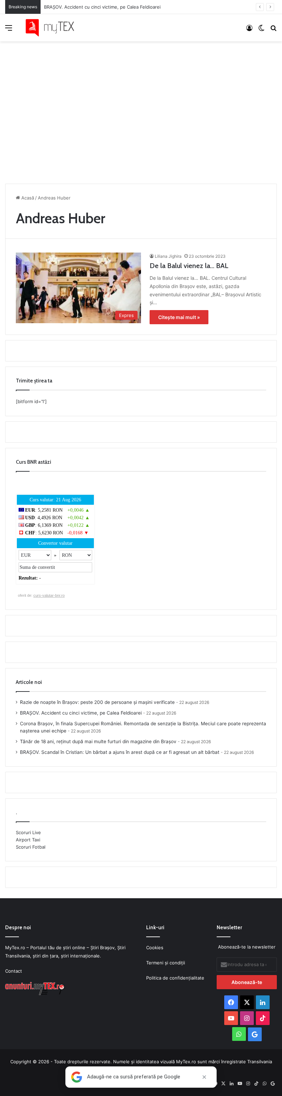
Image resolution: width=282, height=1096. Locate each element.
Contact (13, 971)
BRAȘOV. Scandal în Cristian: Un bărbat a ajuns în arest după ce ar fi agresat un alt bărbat (119, 752)
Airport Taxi (28, 839)
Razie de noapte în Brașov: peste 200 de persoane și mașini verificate (97, 702)
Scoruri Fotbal (30, 847)
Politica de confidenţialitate (175, 978)
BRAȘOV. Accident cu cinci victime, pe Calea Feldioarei (81, 713)
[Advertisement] (141, 110)
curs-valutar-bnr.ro (49, 595)
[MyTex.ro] (53, 28)
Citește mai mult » (179, 317)
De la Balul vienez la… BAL (189, 266)
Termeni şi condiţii (165, 962)
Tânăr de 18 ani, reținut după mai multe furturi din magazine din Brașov (98, 741)
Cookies (154, 947)
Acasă (27, 198)
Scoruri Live (28, 832)
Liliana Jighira (168, 256)
